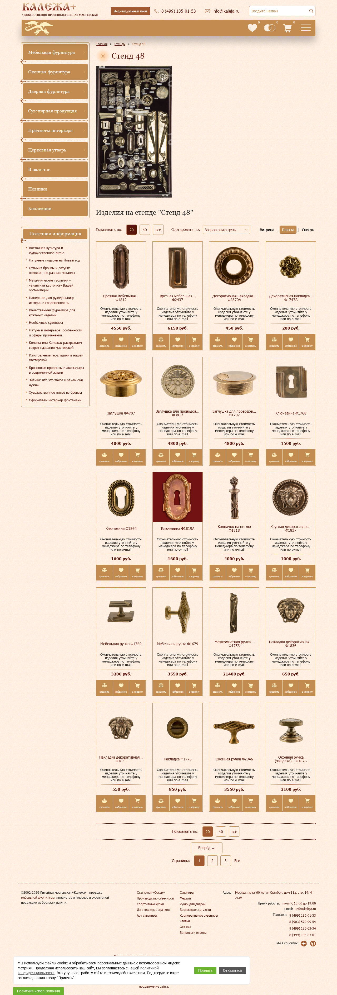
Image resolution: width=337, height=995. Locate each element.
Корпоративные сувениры (199, 915)
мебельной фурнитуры (37, 897)
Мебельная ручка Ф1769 (121, 643)
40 (145, 229)
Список (308, 229)
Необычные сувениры (46, 322)
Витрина (267, 229)
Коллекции (39, 208)
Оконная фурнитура (49, 71)
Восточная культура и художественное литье (47, 250)
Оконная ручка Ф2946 (234, 759)
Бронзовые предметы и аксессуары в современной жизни (56, 370)
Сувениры (187, 892)
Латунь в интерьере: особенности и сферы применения (55, 332)
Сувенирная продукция (52, 110)
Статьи (185, 921)
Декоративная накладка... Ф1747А (291, 298)
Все (237, 860)
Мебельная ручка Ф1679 (177, 643)
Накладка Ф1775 (178, 759)
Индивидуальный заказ (130, 11)
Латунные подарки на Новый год (54, 260)
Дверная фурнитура (49, 91)
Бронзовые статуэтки (195, 909)
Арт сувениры (147, 915)
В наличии (39, 169)
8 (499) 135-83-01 (302, 935)
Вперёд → (206, 847)
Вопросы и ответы (193, 932)
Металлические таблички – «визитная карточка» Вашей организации (51, 285)
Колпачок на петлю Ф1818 (234, 528)
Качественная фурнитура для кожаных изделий (52, 312)
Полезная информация (55, 233)
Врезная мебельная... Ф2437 (177, 298)
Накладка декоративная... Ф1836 (291, 644)
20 (132, 229)
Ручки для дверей (193, 904)
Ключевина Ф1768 (290, 413)
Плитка (288, 229)
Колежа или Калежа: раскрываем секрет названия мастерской (55, 345)
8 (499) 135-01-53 (302, 915)
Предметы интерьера (50, 130)
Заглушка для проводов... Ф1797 (234, 413)
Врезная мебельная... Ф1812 (121, 298)
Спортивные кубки (150, 904)
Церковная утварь (47, 150)
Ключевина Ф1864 (121, 528)
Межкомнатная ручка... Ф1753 (234, 644)
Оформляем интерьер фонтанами (55, 400)
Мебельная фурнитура (51, 52)
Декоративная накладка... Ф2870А (234, 298)
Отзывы (185, 927)
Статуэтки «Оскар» (151, 892)
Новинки (37, 189)
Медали (185, 898)
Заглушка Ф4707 (121, 413)
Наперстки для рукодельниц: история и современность (51, 300)
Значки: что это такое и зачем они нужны (56, 382)
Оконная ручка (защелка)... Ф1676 (291, 759)
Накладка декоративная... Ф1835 (121, 759)
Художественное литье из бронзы (55, 392)
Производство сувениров (155, 898)
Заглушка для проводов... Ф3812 (177, 413)
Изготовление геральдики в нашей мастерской (56, 357)
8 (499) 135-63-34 (302, 928)
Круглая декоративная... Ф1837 (290, 528)
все (158, 229)
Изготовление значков (153, 909)
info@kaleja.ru (306, 909)
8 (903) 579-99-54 (302, 921)
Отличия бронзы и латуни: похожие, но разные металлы (52, 270)
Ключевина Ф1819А (177, 528)
